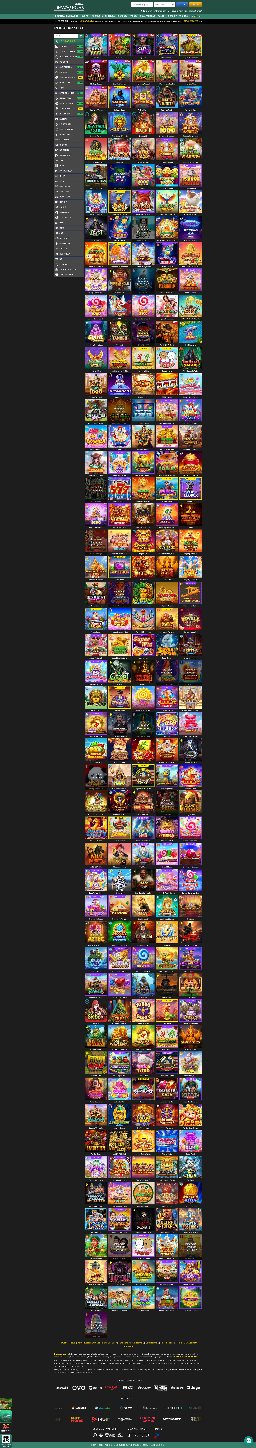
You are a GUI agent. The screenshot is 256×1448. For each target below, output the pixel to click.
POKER (161, 16)
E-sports (122, 16)
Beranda (60, 16)
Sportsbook (109, 16)
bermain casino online (185, 1357)
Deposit (172, 16)
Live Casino (72, 16)
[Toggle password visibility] (173, 5)
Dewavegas (60, 1354)
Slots (84, 16)
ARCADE (96, 16)
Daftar (195, 5)
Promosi (183, 16)
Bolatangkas (147, 16)
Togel (133, 16)
